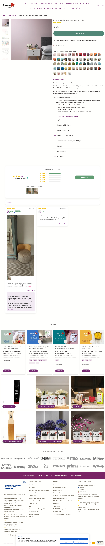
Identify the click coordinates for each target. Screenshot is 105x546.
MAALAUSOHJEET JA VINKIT (76, 3)
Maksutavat (61, 156)
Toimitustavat (61, 151)
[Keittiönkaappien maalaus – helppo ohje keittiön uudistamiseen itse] (39, 337)
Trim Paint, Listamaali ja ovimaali (62, 501)
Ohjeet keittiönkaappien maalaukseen (69, 114)
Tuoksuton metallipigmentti (13, 441)
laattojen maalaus (42, 360)
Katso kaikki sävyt (58, 79)
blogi (57, 360)
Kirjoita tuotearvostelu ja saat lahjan (69, 141)
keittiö (35, 360)
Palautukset (32, 487)
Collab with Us (33, 503)
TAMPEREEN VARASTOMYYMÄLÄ (41, 8)
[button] (57, 22)
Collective (31, 517)
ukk (90, 360)
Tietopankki (52, 324)
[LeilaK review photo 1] (21, 245)
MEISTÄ (75, 8)
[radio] (54, 54)
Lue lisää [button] (10, 309)
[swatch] (31, 39)
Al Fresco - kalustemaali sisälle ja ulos (63, 495)
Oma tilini (31, 485)
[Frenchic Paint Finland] (9, 5)
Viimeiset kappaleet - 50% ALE (62, 514)
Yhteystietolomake (83, 507)
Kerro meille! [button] (84, 177)
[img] (11, 208)
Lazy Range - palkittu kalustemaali (50, 441)
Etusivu (3, 15)
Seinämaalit (77, 441)
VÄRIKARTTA (57, 511)
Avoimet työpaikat (34, 514)
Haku (54, 485)
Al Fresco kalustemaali (46, 406)
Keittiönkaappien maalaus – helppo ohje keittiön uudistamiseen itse (39, 347)
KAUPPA (58, 3)
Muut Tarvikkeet (9, 406)
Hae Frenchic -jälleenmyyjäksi (37, 498)
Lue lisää (7, 371)
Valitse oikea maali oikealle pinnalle (68, 116)
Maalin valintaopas (63, 130)
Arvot (30, 506)
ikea (31, 360)
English (59, 120)
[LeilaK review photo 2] (9, 278)
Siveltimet (77, 406)
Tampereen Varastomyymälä (37, 509)
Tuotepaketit (57, 506)
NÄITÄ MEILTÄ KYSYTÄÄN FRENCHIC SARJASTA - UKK (90, 347)
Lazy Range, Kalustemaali (60, 498)
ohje (87, 360)
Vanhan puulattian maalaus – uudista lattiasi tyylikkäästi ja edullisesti (12, 347)
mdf (37, 363)
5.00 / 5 (23, 176)
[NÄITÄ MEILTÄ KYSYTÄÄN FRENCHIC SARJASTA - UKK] (92, 337)
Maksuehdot (32, 493)
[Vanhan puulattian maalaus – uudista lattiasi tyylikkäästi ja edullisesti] (13, 337)
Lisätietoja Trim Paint (64, 125)
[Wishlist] (100, 6)
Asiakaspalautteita (34, 511)
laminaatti (32, 363)
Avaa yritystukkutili (34, 501)
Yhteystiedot (32, 495)
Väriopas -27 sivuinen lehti (66, 135)
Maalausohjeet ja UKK (59, 487)
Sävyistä (59, 146)
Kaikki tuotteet (12, 15)
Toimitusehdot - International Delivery (39, 490)
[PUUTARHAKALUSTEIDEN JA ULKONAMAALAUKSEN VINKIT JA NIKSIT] (65, 337)
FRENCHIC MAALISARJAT (40, 3)
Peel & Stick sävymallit (59, 509)
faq (83, 360)
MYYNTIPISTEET (61, 8)
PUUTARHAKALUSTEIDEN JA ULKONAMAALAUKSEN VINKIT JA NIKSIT (65, 347)
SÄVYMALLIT (24, 3)
